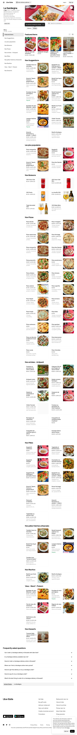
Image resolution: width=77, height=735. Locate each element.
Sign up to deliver (43, 708)
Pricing (48, 725)
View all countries (61, 705)
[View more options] (71, 7)
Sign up (71, 2)
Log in (64, 2)
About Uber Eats (60, 711)
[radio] (29, 28)
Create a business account (46, 711)
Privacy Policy (33, 725)
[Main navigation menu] (4, 2)
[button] (38, 653)
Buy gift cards (42, 702)
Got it (72, 731)
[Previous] (69, 34)
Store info (7, 23)
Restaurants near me (62, 699)
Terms (41, 725)
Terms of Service (49, 727)
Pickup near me (60, 708)
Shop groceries (60, 714)
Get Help (40, 699)
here (68, 727)
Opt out (66, 731)
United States (8, 684)
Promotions (41, 714)
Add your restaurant (44, 705)
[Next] (72, 34)
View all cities (60, 702)
